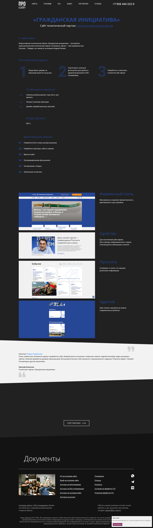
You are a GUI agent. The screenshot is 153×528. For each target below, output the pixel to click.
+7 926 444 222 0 (123, 4)
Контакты (98, 485)
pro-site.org (26, 518)
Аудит (69, 4)
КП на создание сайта (68, 476)
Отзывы (98, 4)
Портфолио (83, 4)
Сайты (34, 4)
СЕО (59, 4)
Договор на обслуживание (70, 485)
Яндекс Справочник (34, 354)
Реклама (47, 4)
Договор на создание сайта (70, 493)
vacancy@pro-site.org (113, 510)
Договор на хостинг (67, 497)
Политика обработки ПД (104, 493)
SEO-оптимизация (41, 505)
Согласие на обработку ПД (105, 489)
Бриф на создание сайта (69, 480)
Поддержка (99, 476)
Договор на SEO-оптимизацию (72, 489)
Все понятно (117, 524)
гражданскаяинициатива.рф (94, 26)
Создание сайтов (25, 505)
